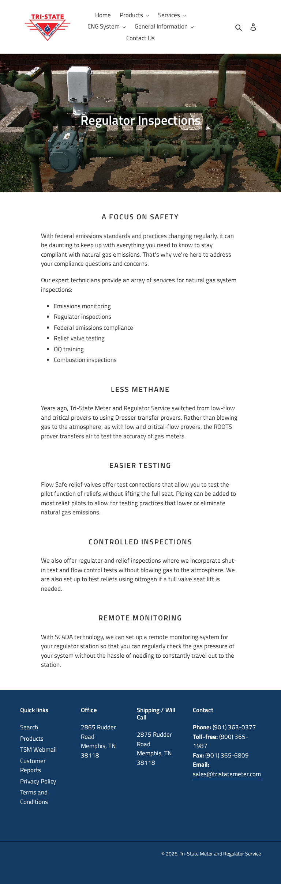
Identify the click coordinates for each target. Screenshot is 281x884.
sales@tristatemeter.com (227, 774)
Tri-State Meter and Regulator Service (220, 853)
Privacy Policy (38, 781)
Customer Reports (33, 765)
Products (32, 738)
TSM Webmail (38, 749)
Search (29, 727)
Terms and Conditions (34, 796)
